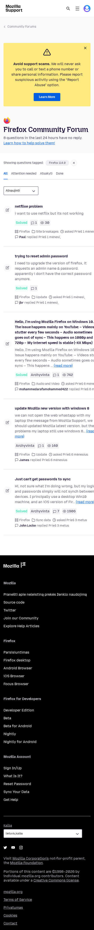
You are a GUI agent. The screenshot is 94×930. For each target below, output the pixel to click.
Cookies (10, 915)
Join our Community (20, 618)
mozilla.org (13, 892)
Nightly (9, 734)
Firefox (24, 231)
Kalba (7, 825)
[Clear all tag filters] (74, 163)
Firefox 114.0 (57, 162)
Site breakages (47, 231)
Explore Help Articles (21, 626)
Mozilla (14, 565)
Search (68, 8)
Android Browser (17, 668)
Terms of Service (17, 900)
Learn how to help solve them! (29, 143)
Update (41, 297)
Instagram (21, 847)
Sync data (43, 520)
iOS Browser (13, 676)
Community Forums (21, 27)
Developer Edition (18, 710)
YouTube (13, 847)
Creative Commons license (56, 880)
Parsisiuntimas (16, 652)
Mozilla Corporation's (30, 858)
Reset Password (17, 784)
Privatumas (13, 907)
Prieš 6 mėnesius (54, 460)
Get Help (10, 800)
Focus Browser (16, 684)
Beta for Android (17, 726)
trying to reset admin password (41, 256)
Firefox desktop (16, 660)
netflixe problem (28, 206)
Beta (7, 718)
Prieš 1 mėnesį (49, 237)
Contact (10, 923)
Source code (13, 602)
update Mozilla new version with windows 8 (52, 408)
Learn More (47, 97)
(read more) (63, 365)
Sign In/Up (12, 768)
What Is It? (12, 776)
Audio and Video (47, 384)
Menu (77, 8)
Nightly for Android (20, 742)
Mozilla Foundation (26, 863)
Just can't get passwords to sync (43, 479)
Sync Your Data (16, 792)
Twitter (9, 610)
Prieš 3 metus (59, 525)
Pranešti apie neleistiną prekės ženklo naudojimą (45, 594)
